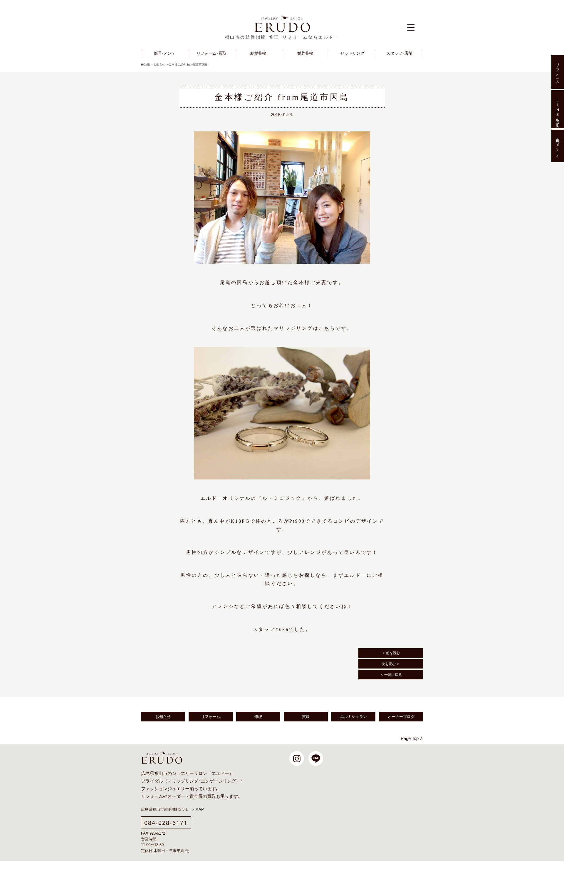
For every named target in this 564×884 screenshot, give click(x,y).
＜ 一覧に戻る (391, 675)
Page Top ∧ (412, 738)
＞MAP (198, 809)
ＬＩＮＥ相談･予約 (557, 109)
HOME (145, 64)
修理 (258, 716)
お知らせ (159, 64)
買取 (306, 716)
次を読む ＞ (391, 664)
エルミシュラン (353, 716)
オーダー (176, 796)
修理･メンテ (557, 146)
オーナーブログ (401, 716)
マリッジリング (182, 781)
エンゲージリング (218, 781)
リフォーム (210, 716)
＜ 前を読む (391, 653)
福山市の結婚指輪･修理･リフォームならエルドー (282, 37)
